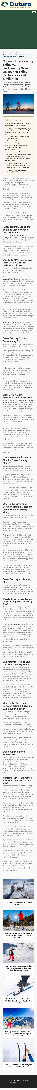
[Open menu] (34, 12)
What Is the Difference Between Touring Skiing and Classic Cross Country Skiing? (16, 147)
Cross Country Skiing (13, 53)
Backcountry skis (9, 322)
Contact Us (17, 1080)
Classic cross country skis (12, 311)
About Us (9, 1080)
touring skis (15, 624)
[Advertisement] (18, 30)
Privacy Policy (26, 1080)
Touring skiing (7, 535)
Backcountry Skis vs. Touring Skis (18, 168)
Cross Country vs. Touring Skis (17, 152)
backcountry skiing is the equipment (15, 714)
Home (4, 53)
